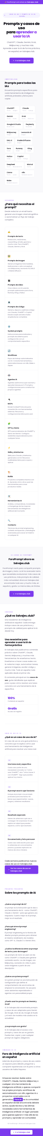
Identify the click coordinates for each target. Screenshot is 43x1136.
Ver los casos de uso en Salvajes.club (20, 869)
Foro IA (18, 1099)
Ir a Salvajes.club (22, 60)
